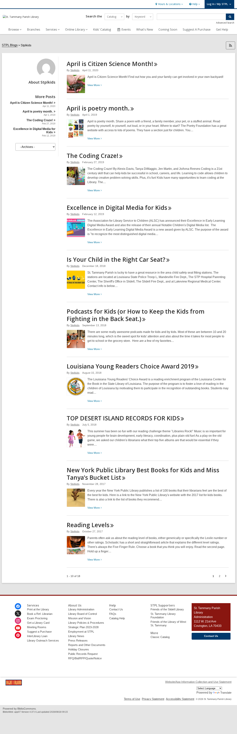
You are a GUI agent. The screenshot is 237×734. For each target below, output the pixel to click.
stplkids (74, 70)
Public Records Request (83, 653)
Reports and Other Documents (86, 645)
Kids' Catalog (102, 29)
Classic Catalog (160, 637)
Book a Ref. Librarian (39, 613)
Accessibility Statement (180, 698)
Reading (88, 525)
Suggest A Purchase (197, 29)
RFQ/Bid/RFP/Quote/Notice (85, 658)
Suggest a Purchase (39, 631)
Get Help (222, 29)
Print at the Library (38, 609)
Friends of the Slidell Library (167, 609)
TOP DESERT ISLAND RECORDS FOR (123, 418)
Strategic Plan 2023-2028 (83, 627)
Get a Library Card (38, 622)
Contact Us (116, 609)
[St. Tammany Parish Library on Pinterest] (18, 635)
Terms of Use (132, 698)
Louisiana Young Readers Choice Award (130, 366)
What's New (144, 29)
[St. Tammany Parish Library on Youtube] (18, 628)
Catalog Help (117, 618)
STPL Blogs (10, 45)
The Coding (39, 120)
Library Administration (81, 609)
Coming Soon (167, 29)
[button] (168, 4)
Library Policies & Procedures (86, 622)
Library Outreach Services (43, 640)
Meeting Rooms (36, 627)
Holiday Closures (78, 649)
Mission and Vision (79, 618)
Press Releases (78, 640)
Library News (76, 636)
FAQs (112, 613)
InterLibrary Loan (37, 636)
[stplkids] (46, 76)
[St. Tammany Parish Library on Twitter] (18, 613)
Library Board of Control (82, 613)
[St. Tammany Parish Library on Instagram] (18, 621)
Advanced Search (225, 22)
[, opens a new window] (14, 684)
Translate (225, 692)
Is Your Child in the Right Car (116, 259)
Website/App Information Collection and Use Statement (198, 681)
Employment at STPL (81, 631)
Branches (33, 29)
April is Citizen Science (31, 102)
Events (126, 29)
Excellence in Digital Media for (117, 207)
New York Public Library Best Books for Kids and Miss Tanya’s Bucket (143, 473)
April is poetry (38, 111)
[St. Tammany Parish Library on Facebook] (18, 606)
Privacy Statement (153, 698)
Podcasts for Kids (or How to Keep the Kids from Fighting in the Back (135, 315)
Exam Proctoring (37, 618)
